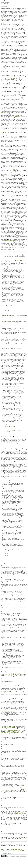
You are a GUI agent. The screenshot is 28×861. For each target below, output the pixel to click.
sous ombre (12, 67)
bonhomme (17, 167)
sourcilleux (3, 112)
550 (10, 701)
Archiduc (21, 10)
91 (4, 451)
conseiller (23, 84)
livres (18, 33)
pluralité (24, 83)
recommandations (9, 240)
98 (4, 729)
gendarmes (4, 28)
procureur (20, 94)
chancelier (3, 76)
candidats (14, 160)
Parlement (4, 132)
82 (23, 702)
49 (9, 758)
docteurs (6, 182)
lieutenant (14, 78)
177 (21, 261)
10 (9, 721)
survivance (4, 36)
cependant (16, 92)
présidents (3, 100)
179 (10, 321)
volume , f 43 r (15, 637)
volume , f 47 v (15, 264)
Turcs (2, 23)
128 (10, 691)
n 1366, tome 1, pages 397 (15, 443)
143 (11, 729)
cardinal (3, 18)
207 (4, 761)
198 (23, 580)
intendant (3, 185)
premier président (16, 116)
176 (10, 315)
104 (21, 369)
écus (22, 32)
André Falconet (17, 674)
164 (10, 329)
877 (25, 360)
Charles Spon (8, 674)
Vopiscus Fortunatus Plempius (8, 727)
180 (18, 436)
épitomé (9, 216)
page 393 (15, 818)
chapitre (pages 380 (19, 813)
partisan (7, 96)
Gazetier (15, 169)
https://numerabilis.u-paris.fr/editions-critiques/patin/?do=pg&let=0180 (12, 850)
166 (20, 838)
